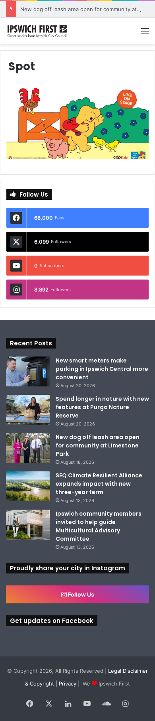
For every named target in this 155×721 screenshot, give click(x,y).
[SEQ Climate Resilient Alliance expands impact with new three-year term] (28, 486)
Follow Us (80, 594)
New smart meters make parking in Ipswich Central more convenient (102, 369)
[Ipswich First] (38, 31)
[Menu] (145, 34)
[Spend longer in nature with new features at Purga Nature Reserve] (28, 410)
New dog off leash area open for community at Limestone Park (98, 445)
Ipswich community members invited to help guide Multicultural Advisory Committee (98, 526)
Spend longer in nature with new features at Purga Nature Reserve (102, 407)
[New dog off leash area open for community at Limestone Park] (28, 448)
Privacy (67, 683)
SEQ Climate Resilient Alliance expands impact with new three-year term (99, 483)
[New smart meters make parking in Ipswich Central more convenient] (28, 371)
